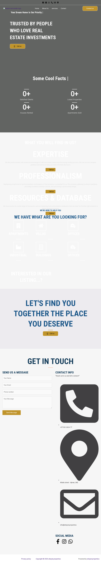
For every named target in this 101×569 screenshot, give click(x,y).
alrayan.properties (93, 559)
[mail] (55, 2)
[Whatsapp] (49, 2)
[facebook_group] (52, 2)
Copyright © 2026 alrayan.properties (48, 559)
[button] (90, 8)
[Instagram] (46, 2)
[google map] (58, 2)
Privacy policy (26, 559)
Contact (63, 8)
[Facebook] (43, 2)
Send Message (11, 413)
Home (37, 8)
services (55, 8)
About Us (45, 8)
